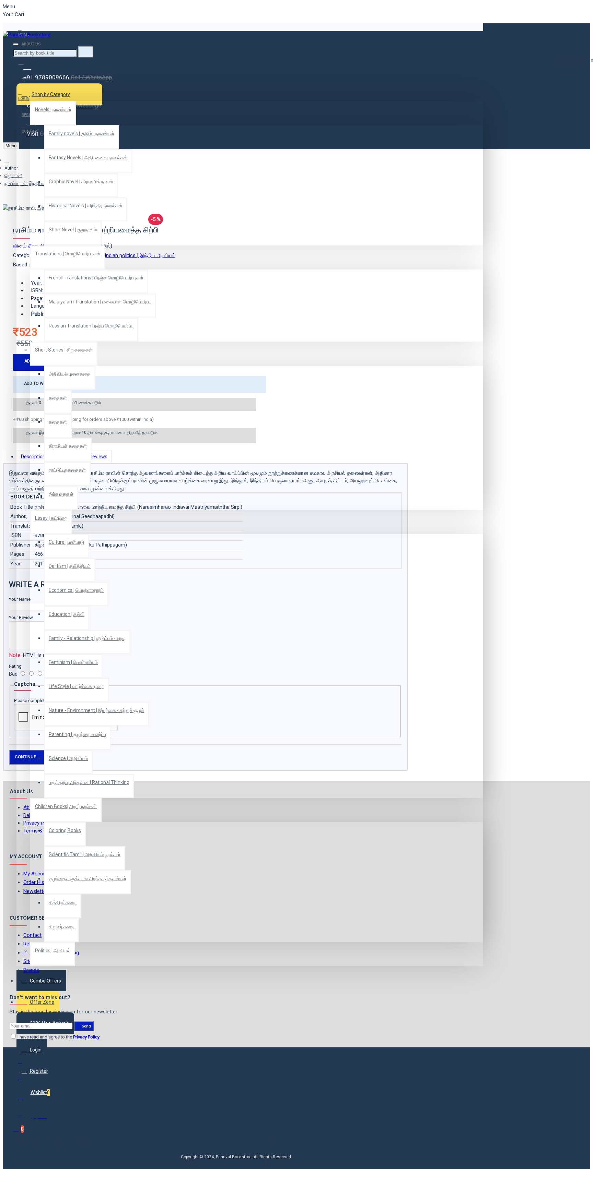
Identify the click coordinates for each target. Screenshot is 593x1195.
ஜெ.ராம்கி (13, 175)
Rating (15, 666)
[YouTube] (25, 1116)
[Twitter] (25, 1082)
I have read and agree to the (58, 1036)
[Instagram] (25, 1099)
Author (11, 168)
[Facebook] (25, 1064)
